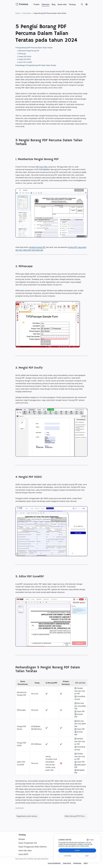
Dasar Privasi (67, 863)
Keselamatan (77, 863)
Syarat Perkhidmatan (54, 863)
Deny (87, 856)
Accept (77, 850)
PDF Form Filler (42, 167)
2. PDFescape (21, 53)
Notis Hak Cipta (25, 850)
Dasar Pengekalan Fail (28, 843)
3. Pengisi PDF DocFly (24, 56)
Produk (36, 4)
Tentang (22, 835)
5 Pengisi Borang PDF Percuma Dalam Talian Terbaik (34, 48)
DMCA (86, 863)
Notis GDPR (23, 854)
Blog (53, 4)
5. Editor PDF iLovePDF (24, 62)
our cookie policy (83, 846)
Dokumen (45, 4)
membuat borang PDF (37, 247)
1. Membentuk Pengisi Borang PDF (28, 51)
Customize (67, 856)
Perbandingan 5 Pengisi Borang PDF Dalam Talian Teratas (35, 65)
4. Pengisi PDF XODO (24, 59)
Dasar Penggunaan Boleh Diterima (33, 847)
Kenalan (22, 839)
